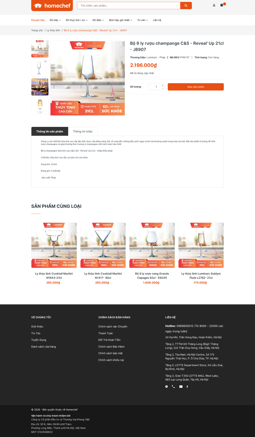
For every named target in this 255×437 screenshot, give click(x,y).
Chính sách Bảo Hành (111, 346)
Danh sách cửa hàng (43, 346)
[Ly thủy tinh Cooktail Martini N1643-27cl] (54, 245)
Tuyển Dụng (38, 339)
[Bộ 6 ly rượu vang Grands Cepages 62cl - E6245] (152, 245)
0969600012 (185, 326)
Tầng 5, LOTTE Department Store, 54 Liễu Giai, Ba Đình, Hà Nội (194, 367)
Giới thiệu (37, 326)
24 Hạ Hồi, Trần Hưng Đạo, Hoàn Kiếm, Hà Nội (193, 337)
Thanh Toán (105, 333)
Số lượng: (136, 86)
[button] (39, 44)
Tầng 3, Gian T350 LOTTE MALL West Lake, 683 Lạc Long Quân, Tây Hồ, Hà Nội (192, 377)
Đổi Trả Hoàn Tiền (109, 339)
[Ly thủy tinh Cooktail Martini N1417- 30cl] (103, 245)
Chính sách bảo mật (110, 353)
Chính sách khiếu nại (111, 360)
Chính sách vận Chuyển (112, 326)
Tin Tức (35, 333)
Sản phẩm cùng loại (56, 206)
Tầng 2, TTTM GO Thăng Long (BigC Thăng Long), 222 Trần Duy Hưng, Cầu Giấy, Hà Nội (192, 346)
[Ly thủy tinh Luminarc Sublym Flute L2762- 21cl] (201, 245)
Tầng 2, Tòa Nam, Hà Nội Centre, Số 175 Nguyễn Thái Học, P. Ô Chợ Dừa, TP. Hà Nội (191, 356)
